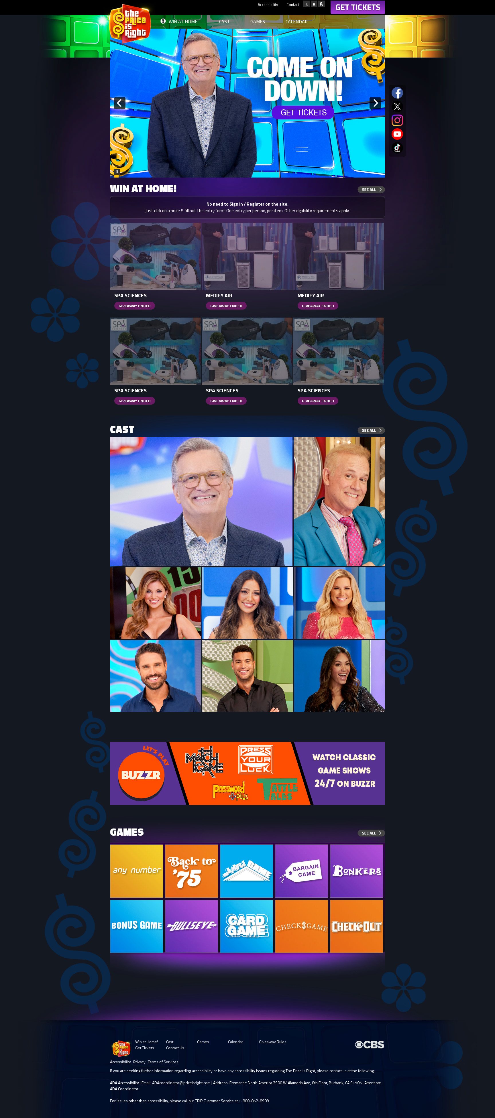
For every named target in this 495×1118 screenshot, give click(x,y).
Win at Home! (146, 1042)
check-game (301, 926)
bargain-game (301, 871)
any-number (136, 871)
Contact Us (175, 1048)
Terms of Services (163, 1062)
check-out (356, 926)
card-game (246, 926)
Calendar (297, 21)
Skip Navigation (241, 4)
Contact (292, 4)
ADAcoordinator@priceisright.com (181, 1083)
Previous (119, 103)
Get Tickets (144, 1048)
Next (375, 103)
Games (257, 21)
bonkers (356, 871)
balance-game (246, 871)
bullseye (191, 926)
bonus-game (136, 926)
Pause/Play (117, 172)
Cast (224, 21)
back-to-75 (191, 871)
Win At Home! (184, 21)
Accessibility (268, 4)
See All (371, 189)
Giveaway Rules (272, 1042)
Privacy (139, 1062)
